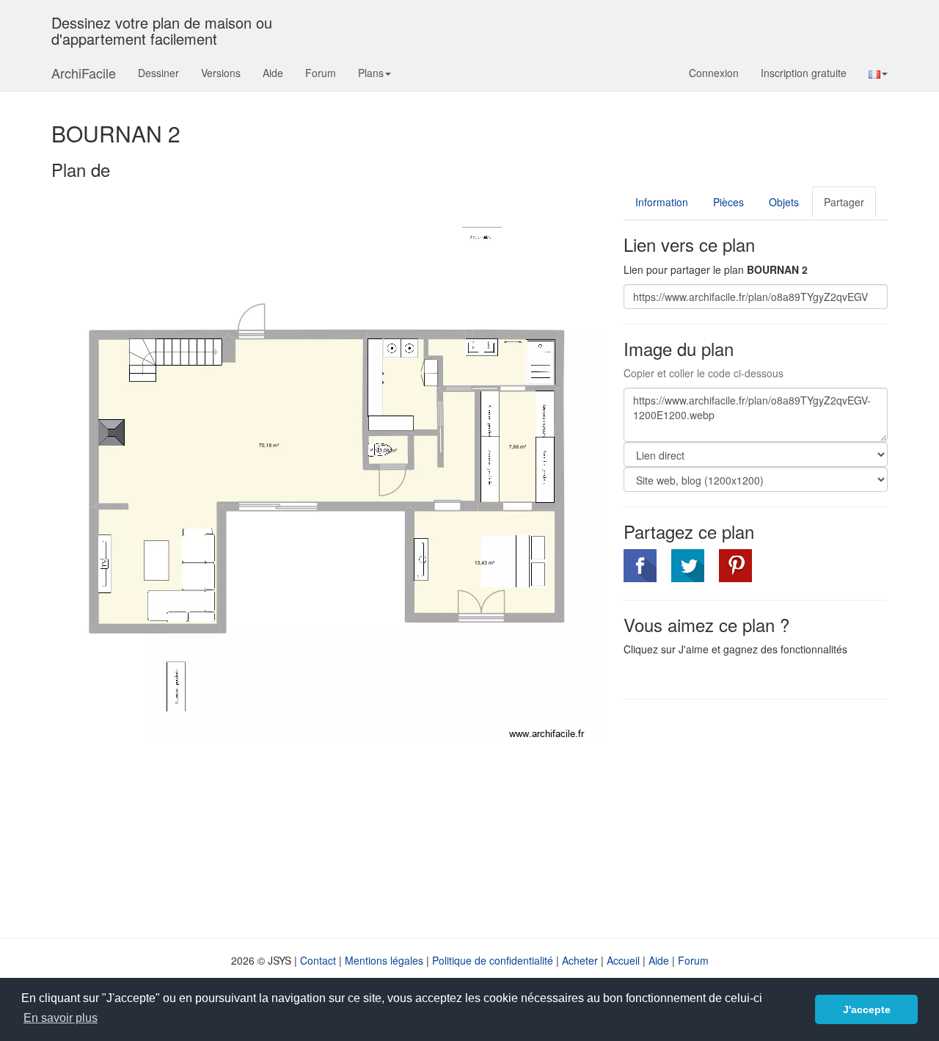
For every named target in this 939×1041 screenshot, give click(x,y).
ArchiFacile (83, 72)
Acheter (580, 960)
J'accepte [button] (867, 1009)
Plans (371, 72)
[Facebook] (640, 565)
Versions (221, 72)
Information (661, 202)
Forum (320, 72)
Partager (844, 202)
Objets (784, 202)
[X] (687, 565)
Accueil (623, 960)
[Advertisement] (747, 817)
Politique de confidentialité (492, 960)
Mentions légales (384, 960)
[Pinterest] (735, 565)
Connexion (714, 72)
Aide (273, 72)
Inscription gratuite (804, 72)
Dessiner (158, 72)
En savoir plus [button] (60, 1018)
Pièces (728, 202)
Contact (318, 960)
